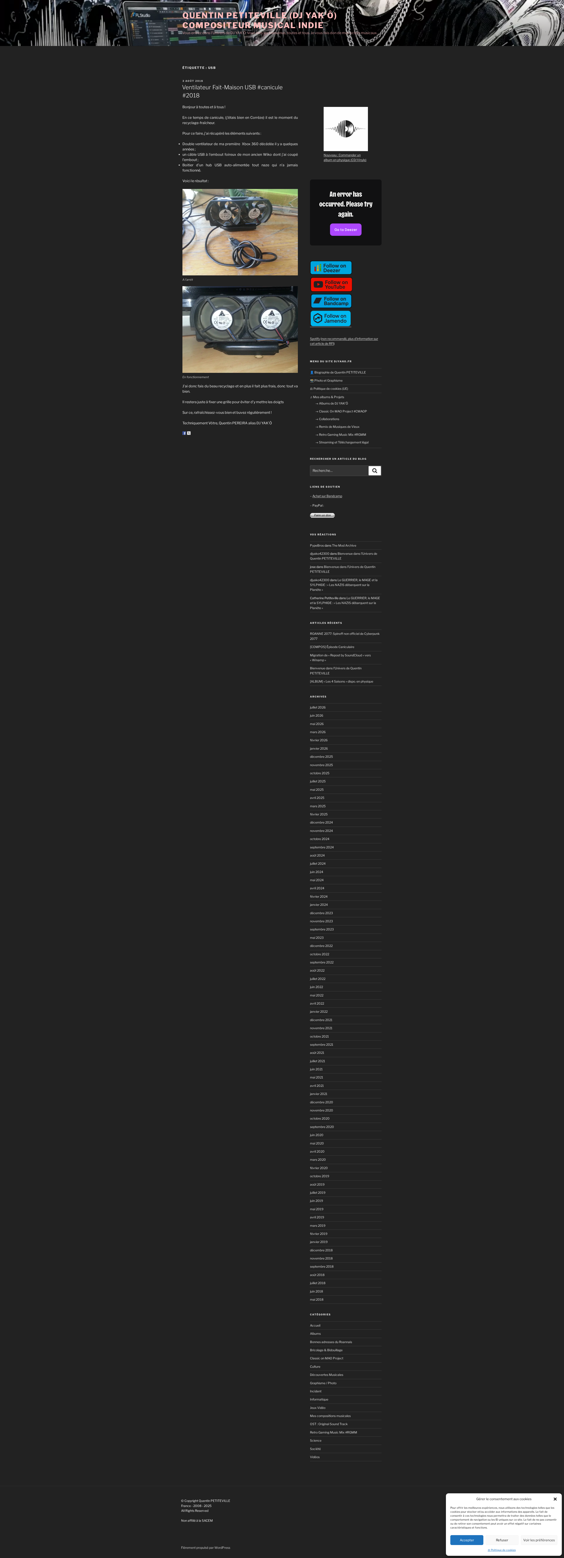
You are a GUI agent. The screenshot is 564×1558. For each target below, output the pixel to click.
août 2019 (317, 1184)
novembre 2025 (321, 765)
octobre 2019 (319, 1176)
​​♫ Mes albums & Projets (327, 397)
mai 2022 (316, 995)
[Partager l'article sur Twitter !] (189, 433)
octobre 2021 (319, 1036)
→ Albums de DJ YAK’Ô (331, 403)
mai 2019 (316, 1209)
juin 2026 (316, 715)
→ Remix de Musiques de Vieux (337, 426)
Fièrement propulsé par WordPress (205, 1547)
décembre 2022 (321, 946)
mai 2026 (317, 724)
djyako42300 (319, 553)
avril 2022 (317, 1003)
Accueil (315, 1325)
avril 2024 (317, 888)
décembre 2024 (321, 822)
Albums (315, 1333)
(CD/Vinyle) (358, 160)
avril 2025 (317, 798)
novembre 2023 (321, 921)
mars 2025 (318, 806)
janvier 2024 (319, 904)
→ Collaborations (327, 419)
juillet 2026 (318, 707)
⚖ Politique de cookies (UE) (329, 388)
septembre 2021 (321, 1044)
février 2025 (319, 814)
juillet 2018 (317, 1283)
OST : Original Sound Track (329, 1424)
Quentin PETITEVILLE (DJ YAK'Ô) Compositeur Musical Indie (259, 20)
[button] (555, 1499)
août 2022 (317, 970)
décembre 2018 (321, 1250)
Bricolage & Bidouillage (326, 1350)
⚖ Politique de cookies (502, 1550)
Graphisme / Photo (323, 1383)
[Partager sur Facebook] (184, 433)
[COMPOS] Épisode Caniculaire (332, 647)
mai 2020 (317, 1143)
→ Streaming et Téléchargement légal (342, 442)
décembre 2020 (321, 1102)
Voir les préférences (539, 1540)
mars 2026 (318, 732)
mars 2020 (318, 1159)
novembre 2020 (321, 1110)
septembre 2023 (322, 929)
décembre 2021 (321, 1020)
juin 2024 (316, 872)
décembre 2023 (321, 913)
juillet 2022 (317, 979)
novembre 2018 (321, 1258)
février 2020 (319, 1168)
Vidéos (315, 1457)
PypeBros (317, 545)
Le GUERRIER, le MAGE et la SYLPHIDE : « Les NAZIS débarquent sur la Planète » (344, 585)
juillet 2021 (317, 1061)
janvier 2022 (319, 1011)
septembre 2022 (322, 962)
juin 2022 (316, 987)
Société (315, 1449)
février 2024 (319, 896)
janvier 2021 (318, 1094)
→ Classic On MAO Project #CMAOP (341, 411)
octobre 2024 (319, 839)
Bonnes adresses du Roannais (331, 1342)
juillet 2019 (317, 1192)
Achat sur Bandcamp (327, 496)
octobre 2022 (319, 954)
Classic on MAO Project (326, 1358)
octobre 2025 (319, 773)
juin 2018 (316, 1291)
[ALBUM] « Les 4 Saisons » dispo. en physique (341, 681)
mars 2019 (317, 1225)
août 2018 (317, 1275)
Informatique (319, 1399)
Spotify (315, 339)
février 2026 (319, 740)
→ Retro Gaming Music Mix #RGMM (340, 434)
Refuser (502, 1540)
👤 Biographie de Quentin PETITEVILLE (338, 372)
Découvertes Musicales (326, 1375)
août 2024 (317, 855)
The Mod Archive (344, 545)
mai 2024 (317, 880)
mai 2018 (316, 1299)
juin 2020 (316, 1135)
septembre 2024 (322, 847)
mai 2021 (316, 1077)
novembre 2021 (321, 1028)
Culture (315, 1366)
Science (315, 1440)
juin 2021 (316, 1069)
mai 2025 (317, 789)
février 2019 (318, 1234)
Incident (315, 1391)
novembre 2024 (321, 831)
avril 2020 (317, 1151)
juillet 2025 (318, 781)
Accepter (467, 1540)
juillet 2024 (318, 863)
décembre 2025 (321, 756)
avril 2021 (317, 1085)
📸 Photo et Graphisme (326, 380)
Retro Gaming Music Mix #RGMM (333, 1432)
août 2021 (317, 1053)
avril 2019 (317, 1217)
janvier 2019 (319, 1242)
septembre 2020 (322, 1127)
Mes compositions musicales (330, 1416)
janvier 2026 (319, 748)
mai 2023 (317, 937)
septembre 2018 (322, 1266)
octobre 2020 (320, 1118)
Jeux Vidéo (317, 1408)
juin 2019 (316, 1201)
